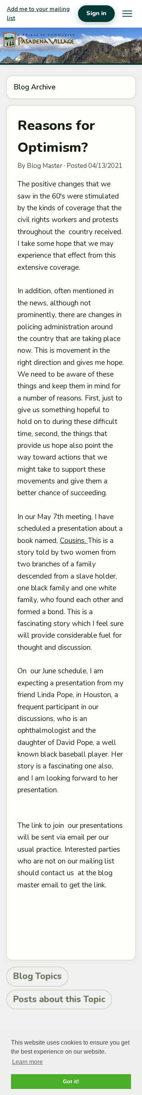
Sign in (96, 13)
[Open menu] (127, 13)
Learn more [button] (27, 1062)
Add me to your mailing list (38, 13)
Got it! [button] (71, 1081)
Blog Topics (37, 976)
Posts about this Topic (59, 999)
